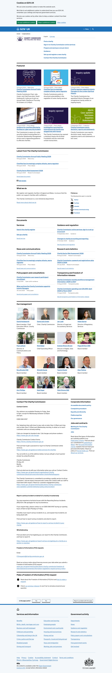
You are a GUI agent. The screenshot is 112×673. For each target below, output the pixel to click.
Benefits (19, 621)
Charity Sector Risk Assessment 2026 (30, 171)
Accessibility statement (43, 658)
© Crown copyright (89, 668)
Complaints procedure (78, 409)
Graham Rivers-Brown (64, 346)
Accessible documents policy (81, 405)
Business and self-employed (26, 628)
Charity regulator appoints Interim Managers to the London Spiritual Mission (83, 91)
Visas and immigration (51, 643)
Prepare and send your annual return (56, 48)
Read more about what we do (26, 202)
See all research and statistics (65, 268)
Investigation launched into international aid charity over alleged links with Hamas (54, 129)
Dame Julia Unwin (43, 321)
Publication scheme (77, 440)
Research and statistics (79, 632)
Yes (37, 601)
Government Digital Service (49, 660)
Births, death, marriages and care (28, 624)
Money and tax (49, 635)
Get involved (75, 646)
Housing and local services (52, 632)
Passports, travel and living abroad (55, 639)
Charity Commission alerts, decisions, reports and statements (82, 128)
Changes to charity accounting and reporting (72, 239)
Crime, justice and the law (25, 639)
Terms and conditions (66, 658)
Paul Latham (21, 346)
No (47, 601)
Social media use (82, 451)
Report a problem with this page (83, 601)
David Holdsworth (23, 321)
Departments (75, 621)
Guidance (47, 51)
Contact (55, 658)
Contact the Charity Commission (55, 58)
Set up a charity (22, 235)
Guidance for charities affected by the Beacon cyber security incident (29, 128)
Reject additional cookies (46, 22)
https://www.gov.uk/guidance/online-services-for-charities (36, 450)
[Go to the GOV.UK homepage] (23, 29)
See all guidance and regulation (66, 244)
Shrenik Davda (42, 370)
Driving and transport (24, 646)
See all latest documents (23, 176)
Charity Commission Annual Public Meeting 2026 (29, 90)
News (73, 624)
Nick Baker (41, 346)
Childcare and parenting (25, 632)
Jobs (72, 432)
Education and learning (51, 621)
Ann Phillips (21, 390)
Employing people (50, 624)
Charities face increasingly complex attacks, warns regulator (55, 90)
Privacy (23, 658)
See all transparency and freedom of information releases (73, 297)
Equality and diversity (78, 412)
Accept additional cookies (26, 22)
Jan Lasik (60, 321)
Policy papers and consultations (81, 635)
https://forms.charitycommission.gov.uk (30, 442)
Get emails (22, 181)
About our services (77, 453)
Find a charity (48, 41)
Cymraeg (52, 36)
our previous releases (32, 586)
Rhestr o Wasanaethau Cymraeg (27, 660)
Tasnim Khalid (62, 370)
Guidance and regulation (79, 628)
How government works (79, 643)
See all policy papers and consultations (27, 294)
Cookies (30, 658)
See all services (21, 238)
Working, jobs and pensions (53, 646)
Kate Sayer (40, 390)
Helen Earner (82, 321)
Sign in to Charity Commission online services (59, 45)
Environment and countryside (53, 628)
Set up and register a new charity (55, 54)
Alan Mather (82, 370)
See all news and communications (26, 268)
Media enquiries (76, 415)
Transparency (75, 639)
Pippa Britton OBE (84, 346)
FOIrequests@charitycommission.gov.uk (30, 556)
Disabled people (22, 643)
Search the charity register (26, 230)
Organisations (26, 33)
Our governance (76, 418)
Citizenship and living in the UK (27, 635)
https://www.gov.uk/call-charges (28, 435)
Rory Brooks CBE (22, 370)
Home (18, 33)
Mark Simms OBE (63, 390)
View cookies (61, 22)
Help (18, 658)
